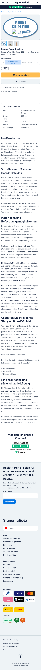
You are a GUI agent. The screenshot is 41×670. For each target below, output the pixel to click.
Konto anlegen (9, 548)
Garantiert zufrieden (11, 574)
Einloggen (7, 545)
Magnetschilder (9, 374)
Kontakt (6, 564)
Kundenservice (9, 555)
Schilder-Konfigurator (12, 538)
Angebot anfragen (10, 551)
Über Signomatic (10, 568)
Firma (5, 650)
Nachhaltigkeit (9, 571)
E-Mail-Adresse (8, 492)
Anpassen (22, 81)
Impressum (8, 581)
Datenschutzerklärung (10, 640)
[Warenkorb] (37, 2)
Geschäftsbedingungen (11, 643)
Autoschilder (8, 371)
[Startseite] (20, 520)
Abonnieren (9, 501)
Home (3, 12)
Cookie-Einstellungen (10, 646)
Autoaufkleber (9, 368)
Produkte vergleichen (12, 541)
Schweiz (11, 528)
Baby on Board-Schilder (14, 12)
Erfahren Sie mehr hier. (23, 488)
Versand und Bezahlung (13, 578)
